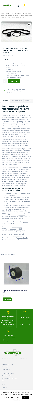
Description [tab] (5, 100)
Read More (16, 400)
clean (25, 201)
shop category (20, 173)
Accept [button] (25, 397)
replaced (23, 193)
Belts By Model (19, 13)
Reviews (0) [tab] (28, 100)
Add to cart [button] (7, 299)
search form (13, 169)
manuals (13, 229)
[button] (28, 5)
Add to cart (13, 81)
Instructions (19, 162)
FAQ (20, 229)
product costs (17, 236)
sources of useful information (12, 181)
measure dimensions (17, 171)
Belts (13, 13)
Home (2, 13)
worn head (22, 215)
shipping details (22, 238)
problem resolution (19, 234)
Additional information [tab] (17, 100)
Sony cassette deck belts (11, 15)
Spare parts (8, 13)
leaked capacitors (12, 211)
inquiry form (25, 177)
